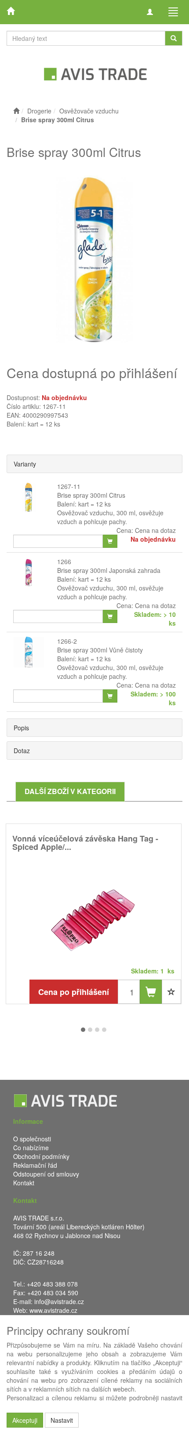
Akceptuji (24, 1420)
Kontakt (23, 1182)
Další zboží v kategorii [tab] (70, 791)
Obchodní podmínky (41, 1156)
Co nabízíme (31, 1147)
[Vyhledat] (173, 38)
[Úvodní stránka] (16, 110)
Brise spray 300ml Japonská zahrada (108, 570)
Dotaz (22, 750)
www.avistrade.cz (53, 1310)
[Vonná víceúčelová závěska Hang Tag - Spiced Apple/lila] (94, 915)
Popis (21, 727)
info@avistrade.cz (59, 1301)
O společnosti (32, 1138)
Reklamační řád (35, 1165)
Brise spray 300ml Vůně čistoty (100, 649)
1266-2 (67, 641)
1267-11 (68, 486)
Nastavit (62, 1420)
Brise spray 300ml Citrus (91, 495)
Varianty (25, 463)
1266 (64, 561)
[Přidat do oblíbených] (171, 992)
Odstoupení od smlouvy (46, 1174)
